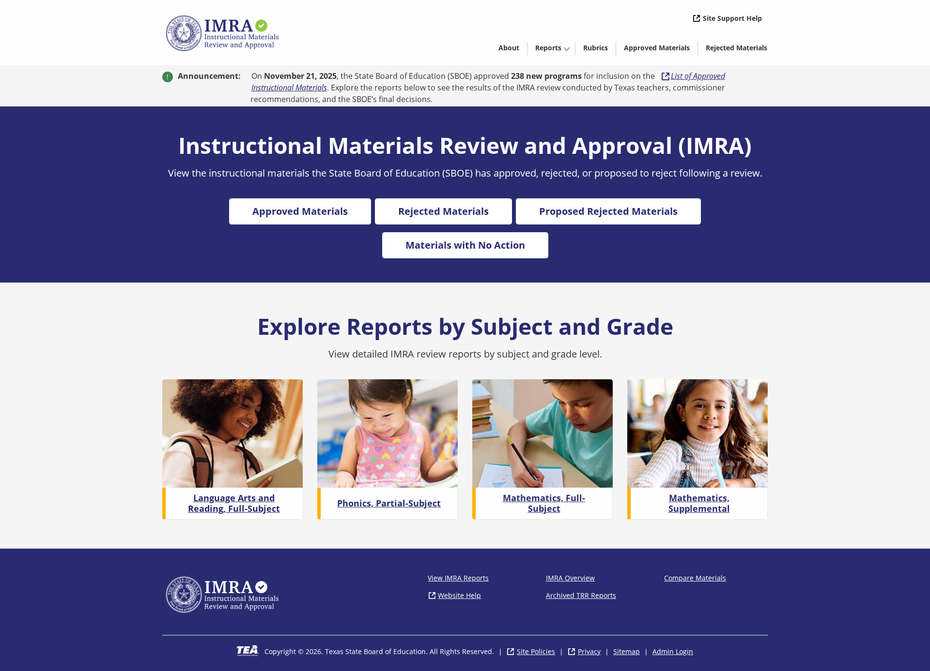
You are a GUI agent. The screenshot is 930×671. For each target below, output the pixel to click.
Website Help (459, 595)
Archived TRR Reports (581, 595)
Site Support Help (732, 18)
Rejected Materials (740, 49)
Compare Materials (695, 577)
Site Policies (536, 651)
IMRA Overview (570, 577)
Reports (548, 47)
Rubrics (595, 47)
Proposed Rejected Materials (608, 211)
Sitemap (626, 651)
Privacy (589, 651)
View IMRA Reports (458, 577)
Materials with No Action (465, 245)
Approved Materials (661, 49)
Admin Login (672, 651)
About (508, 47)
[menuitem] (509, 47)
